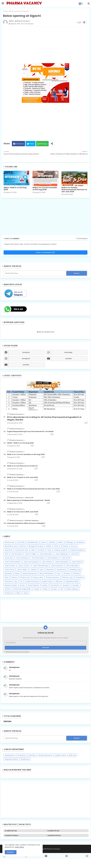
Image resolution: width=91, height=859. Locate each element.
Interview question (60, 550)
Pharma (14, 577)
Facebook (20, 144)
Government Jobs (21, 550)
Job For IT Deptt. (30, 554)
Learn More (19, 847)
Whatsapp (43, 144)
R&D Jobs (59, 581)
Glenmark (8, 550)
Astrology (69, 542)
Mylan (17, 573)
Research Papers (11, 585)
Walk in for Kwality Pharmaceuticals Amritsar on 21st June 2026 (74, 190)
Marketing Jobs (75, 570)
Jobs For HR (66, 558)
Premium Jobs (67, 577)
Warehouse (9, 593)
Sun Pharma (55, 585)
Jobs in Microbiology (40, 566)
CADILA (48, 546)
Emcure (74, 546)
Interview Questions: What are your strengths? (26, 523)
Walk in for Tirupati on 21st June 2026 (22, 477)
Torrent (44, 589)
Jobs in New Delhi (72, 566)
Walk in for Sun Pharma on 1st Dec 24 (22, 466)
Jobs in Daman (77, 562)
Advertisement (33, 542)
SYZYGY (7, 589)
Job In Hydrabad (22, 558)
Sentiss (44, 585)
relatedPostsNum (11, 835)
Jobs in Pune (9, 570)
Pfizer (6, 577)
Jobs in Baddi (47, 562)
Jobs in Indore (10, 566)
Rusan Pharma (33, 585)
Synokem (75, 585)
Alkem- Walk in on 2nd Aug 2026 (15, 189)
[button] (88, 3)
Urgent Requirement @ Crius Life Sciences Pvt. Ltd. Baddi (30, 431)
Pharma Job (25, 577)
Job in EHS (74, 554)
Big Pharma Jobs (11, 546)
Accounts (20, 542)
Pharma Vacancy (52, 577)
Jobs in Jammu (24, 566)
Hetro (33, 550)
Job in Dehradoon (45, 554)
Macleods (50, 570)
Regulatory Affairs (72, 581)
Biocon (23, 546)
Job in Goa (9, 558)
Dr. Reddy (64, 546)
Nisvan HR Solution (46, 573)
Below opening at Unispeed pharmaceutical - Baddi (28, 500)
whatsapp (68, 352)
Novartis (67, 573)
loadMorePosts (11, 831)
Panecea (76, 573)
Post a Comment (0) (45, 252)
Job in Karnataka (37, 558)
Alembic (52, 542)
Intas (49, 550)
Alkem (61, 542)
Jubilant (33, 570)
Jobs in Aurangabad (31, 562)
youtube (68, 358)
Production (80, 577)
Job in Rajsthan (52, 558)
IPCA (6, 554)
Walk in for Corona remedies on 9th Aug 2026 (44, 189)
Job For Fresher (16, 554)
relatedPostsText (54, 835)
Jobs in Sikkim (22, 570)
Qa (16, 581)
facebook (26, 352)
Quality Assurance (32, 581)
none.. (59, 573)
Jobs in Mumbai (57, 566)
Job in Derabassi (62, 554)
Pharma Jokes (38, 577)
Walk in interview (72, 589)
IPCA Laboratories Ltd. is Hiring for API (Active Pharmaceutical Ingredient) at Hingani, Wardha (44, 418)
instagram (26, 358)
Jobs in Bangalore (61, 562)
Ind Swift (41, 550)
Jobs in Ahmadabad (12, 562)
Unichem (54, 589)
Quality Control (47, 581)
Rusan (22, 585)
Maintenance (62, 570)
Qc (21, 581)
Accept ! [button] (10, 852)
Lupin (41, 570)
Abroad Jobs (9, 542)
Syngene (66, 585)
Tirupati (36, 589)
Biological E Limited (36, 546)
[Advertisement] (45, 799)
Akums (43, 542)
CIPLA (56, 546)
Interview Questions (77, 550)
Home (5, 11)
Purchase (8, 581)
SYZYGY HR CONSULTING (22, 589)
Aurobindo (80, 542)
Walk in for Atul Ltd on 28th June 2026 (22, 512)
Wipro (18, 593)
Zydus (26, 593)
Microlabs (8, 573)
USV (61, 589)
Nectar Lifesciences (30, 573)
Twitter (31, 144)
